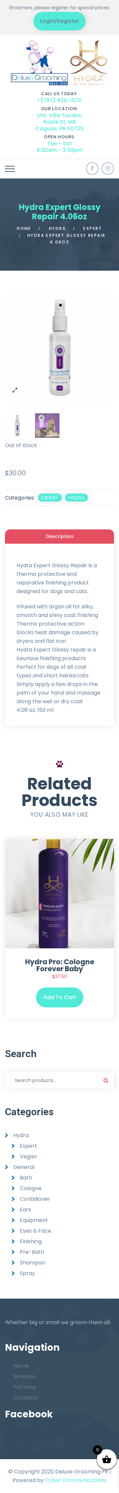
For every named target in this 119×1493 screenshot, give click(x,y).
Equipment (34, 1220)
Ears (25, 1209)
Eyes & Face (35, 1231)
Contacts (25, 1397)
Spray (27, 1273)
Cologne (31, 1188)
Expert (92, 228)
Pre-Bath (32, 1252)
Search (106, 1080)
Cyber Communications (76, 1480)
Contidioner (35, 1199)
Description (59, 536)
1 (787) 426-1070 (59, 100)
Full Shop (24, 1387)
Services (24, 1376)
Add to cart (59, 997)
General (23, 1167)
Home (24, 228)
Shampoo (32, 1262)
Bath (26, 1178)
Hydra (57, 228)
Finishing (31, 1241)
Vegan (28, 1156)
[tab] (59, 536)
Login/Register (59, 21)
